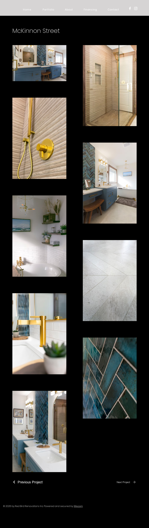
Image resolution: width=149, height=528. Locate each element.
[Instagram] (136, 8)
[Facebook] (130, 8)
